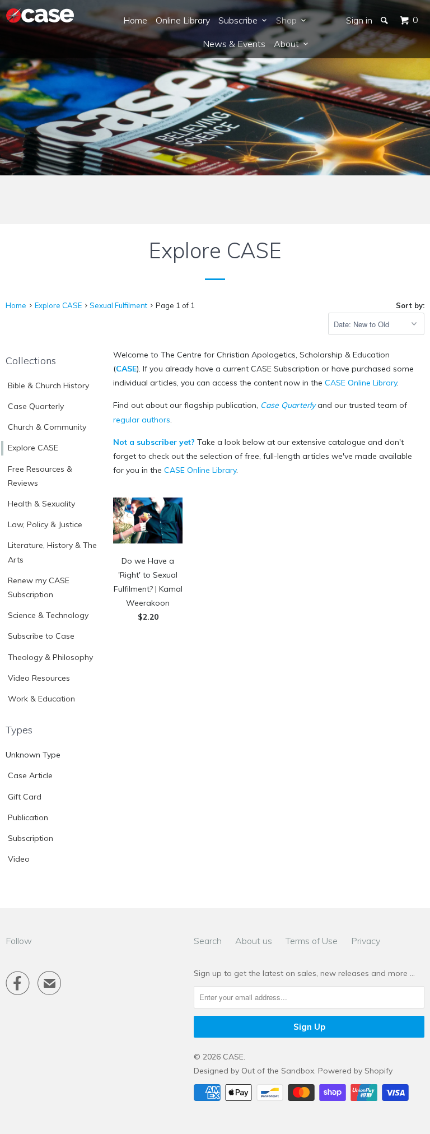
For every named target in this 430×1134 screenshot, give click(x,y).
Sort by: (410, 305)
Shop (288, 20)
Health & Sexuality (41, 504)
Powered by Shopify (355, 1071)
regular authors (141, 420)
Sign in (359, 20)
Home (135, 20)
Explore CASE (33, 448)
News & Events (234, 43)
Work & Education (41, 699)
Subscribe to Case (41, 636)
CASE (126, 369)
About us (253, 940)
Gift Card (24, 797)
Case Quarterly (36, 406)
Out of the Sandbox (277, 1071)
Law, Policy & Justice (45, 524)
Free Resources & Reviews (40, 476)
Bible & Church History (48, 385)
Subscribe (240, 20)
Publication (28, 817)
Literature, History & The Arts (52, 552)
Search (208, 940)
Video (19, 859)
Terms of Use (312, 940)
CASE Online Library (361, 383)
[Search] (385, 20)
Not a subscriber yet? (154, 442)
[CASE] (40, 16)
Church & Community (47, 427)
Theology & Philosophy (50, 657)
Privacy (365, 940)
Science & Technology (48, 615)
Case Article (30, 775)
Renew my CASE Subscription (38, 587)
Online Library (183, 20)
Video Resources (39, 678)
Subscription (30, 838)
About (288, 43)
